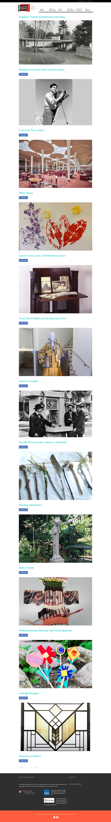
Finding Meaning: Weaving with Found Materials (45, 630)
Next (36, 767)
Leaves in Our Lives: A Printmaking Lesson (42, 255)
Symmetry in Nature (30, 756)
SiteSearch (87, 9)
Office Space (26, 192)
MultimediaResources (70, 9)
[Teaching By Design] (27, 7)
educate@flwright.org (81, 1)
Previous (21, 767)
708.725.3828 (89, 1)
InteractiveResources (52, 9)
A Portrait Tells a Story (31, 130)
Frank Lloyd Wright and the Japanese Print (42, 318)
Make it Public (26, 567)
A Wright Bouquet (29, 693)
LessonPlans (42, 9)
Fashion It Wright (28, 381)
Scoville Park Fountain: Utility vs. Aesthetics (43, 442)
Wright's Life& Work (79, 9)
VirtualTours (60, 9)
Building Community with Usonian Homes (42, 69)
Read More (23, 74)
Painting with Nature (30, 505)
